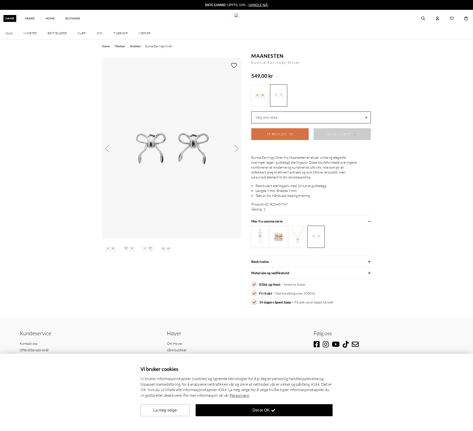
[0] (466, 18)
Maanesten (267, 56)
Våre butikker (177, 350)
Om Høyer (175, 343)
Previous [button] (107, 148)
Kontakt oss (28, 343)
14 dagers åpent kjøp (275, 302)
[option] (171, 148)
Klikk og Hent (269, 284)
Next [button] (236, 148)
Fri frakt (265, 293)
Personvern (239, 395)
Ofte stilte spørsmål (34, 350)
